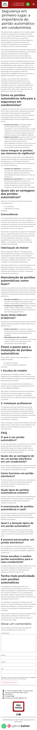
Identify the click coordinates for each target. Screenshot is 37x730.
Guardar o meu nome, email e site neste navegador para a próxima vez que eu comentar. (18, 678)
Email (3, 662)
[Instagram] (17, 714)
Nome (3, 655)
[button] (33, 4)
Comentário (5, 633)
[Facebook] (19, 714)
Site (2, 669)
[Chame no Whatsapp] (4, 726)
